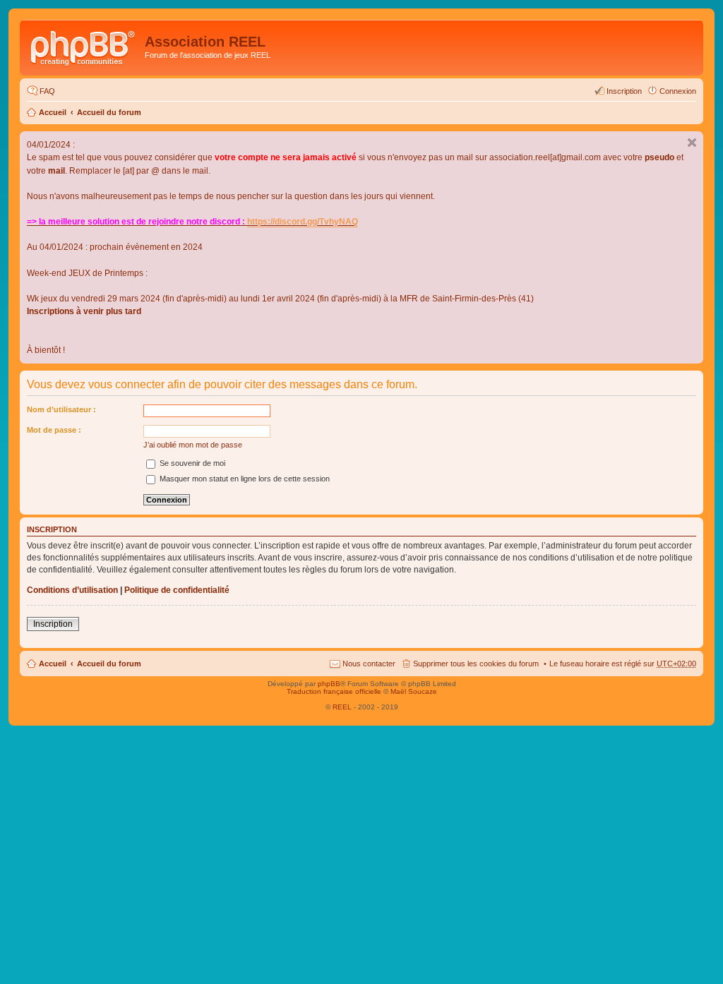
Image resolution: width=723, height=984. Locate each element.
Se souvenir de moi (191, 463)
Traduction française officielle (334, 691)
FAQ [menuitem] (47, 91)
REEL (342, 707)
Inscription (53, 624)
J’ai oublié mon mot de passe (192, 444)
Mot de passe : (54, 430)
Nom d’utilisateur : (61, 409)
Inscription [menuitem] (624, 91)
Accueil (52, 112)
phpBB (329, 684)
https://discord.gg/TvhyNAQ (302, 222)
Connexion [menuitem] (677, 91)
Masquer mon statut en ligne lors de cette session (243, 478)
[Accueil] (84, 45)
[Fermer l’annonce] (692, 142)
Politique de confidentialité (176, 590)
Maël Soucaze (413, 691)
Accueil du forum (109, 112)
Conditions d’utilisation (72, 590)
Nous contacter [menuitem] (368, 663)
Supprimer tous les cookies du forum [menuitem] (476, 663)
